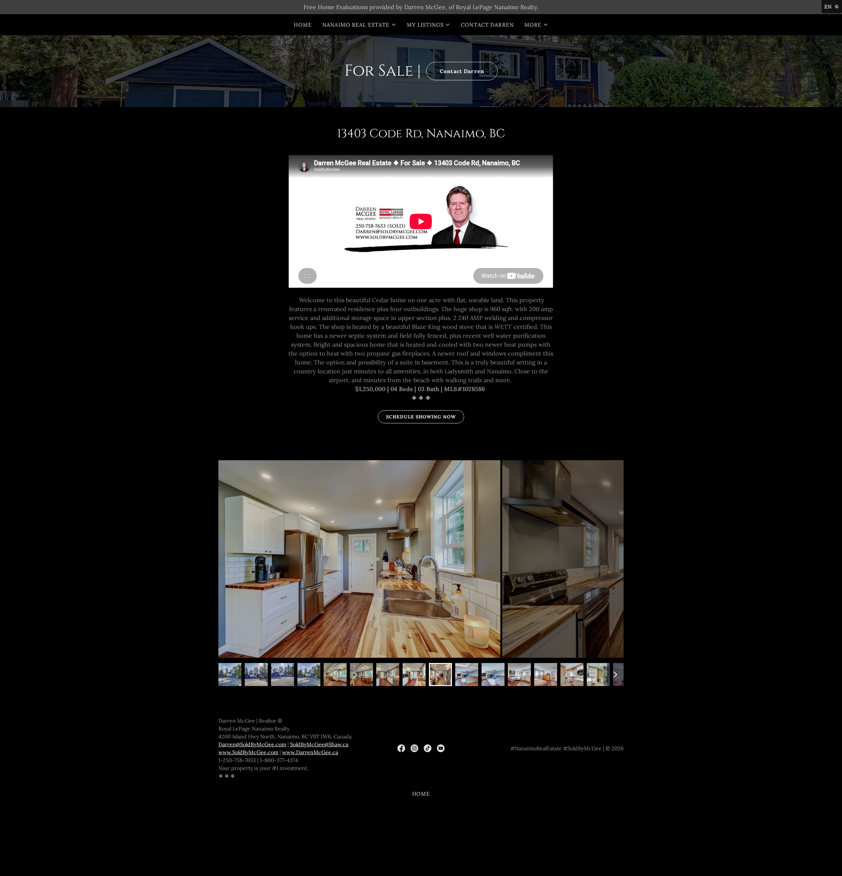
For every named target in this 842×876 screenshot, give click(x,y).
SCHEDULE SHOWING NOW (421, 417)
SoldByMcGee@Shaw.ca (319, 744)
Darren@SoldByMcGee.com (252, 744)
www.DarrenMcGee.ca (310, 752)
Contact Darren (462, 71)
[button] (359, 25)
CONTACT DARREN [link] (487, 24)
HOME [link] (303, 24)
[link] (401, 748)
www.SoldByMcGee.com (248, 752)
